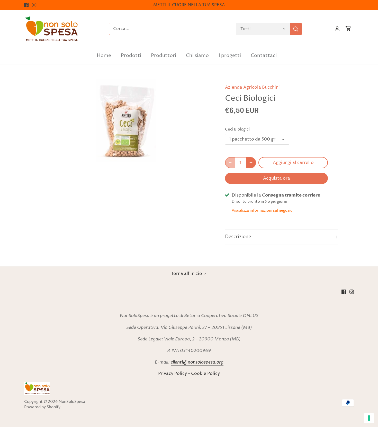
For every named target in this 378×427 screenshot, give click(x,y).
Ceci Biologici (237, 129)
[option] (126, 120)
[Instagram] (34, 5)
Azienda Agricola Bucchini (252, 87)
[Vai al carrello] (348, 29)
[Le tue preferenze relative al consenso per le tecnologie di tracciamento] (369, 418)
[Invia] (296, 29)
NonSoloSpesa (72, 401)
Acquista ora (276, 178)
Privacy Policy (172, 373)
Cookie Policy (205, 373)
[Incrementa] (251, 162)
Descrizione (238, 237)
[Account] (337, 29)
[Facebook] (26, 5)
